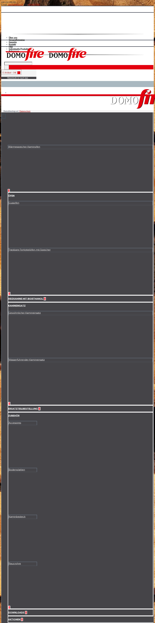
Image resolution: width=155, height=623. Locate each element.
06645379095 (34, 4)
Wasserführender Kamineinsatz (27, 359)
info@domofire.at (15, 4)
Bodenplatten (17, 469)
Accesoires (15, 422)
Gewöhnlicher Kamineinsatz (25, 312)
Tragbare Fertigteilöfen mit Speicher (30, 249)
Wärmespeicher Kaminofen (24, 146)
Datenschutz (25, 111)
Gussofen (14, 202)
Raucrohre (15, 563)
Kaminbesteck (17, 516)
